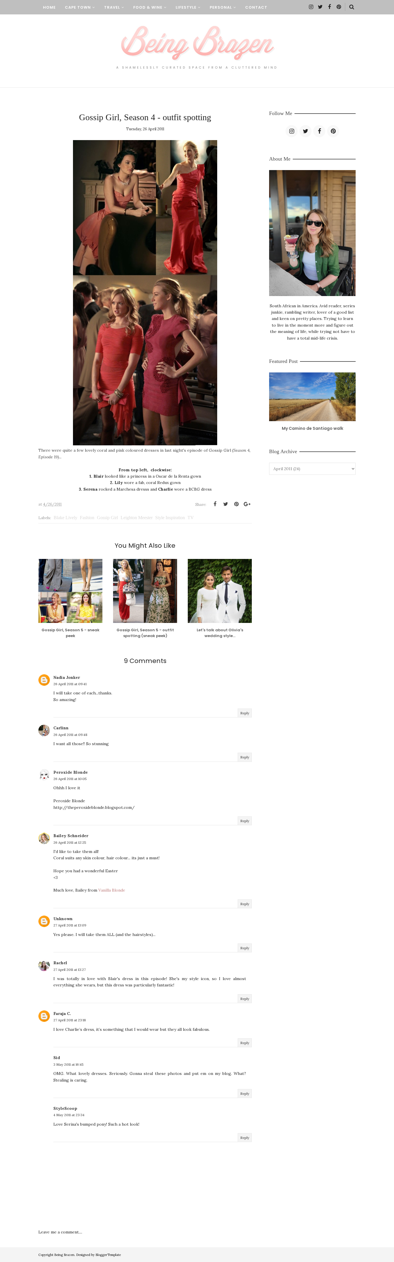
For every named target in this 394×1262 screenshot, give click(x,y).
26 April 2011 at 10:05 (70, 779)
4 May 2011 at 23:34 (69, 1115)
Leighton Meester (137, 517)
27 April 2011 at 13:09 (69, 925)
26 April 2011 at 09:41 (70, 684)
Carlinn (61, 727)
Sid (56, 1057)
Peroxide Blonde (70, 772)
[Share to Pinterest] (236, 504)
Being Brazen (64, 1255)
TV (190, 517)
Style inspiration (170, 517)
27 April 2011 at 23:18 (69, 1020)
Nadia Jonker (66, 677)
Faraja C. (62, 1013)
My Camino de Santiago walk (312, 428)
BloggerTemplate (108, 1255)
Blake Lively (65, 517)
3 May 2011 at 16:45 (68, 1064)
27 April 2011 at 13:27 (69, 969)
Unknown (63, 918)
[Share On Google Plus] (247, 504)
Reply (244, 713)
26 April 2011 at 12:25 (69, 842)
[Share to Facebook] (214, 504)
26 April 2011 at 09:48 (70, 734)
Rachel (60, 962)
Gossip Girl (107, 517)
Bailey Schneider (70, 835)
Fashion (87, 517)
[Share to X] (225, 504)
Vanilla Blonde (111, 890)
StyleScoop (65, 1108)
